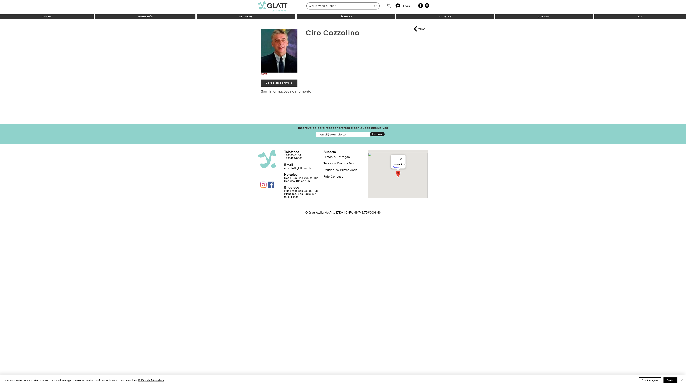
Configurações (650, 380)
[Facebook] (420, 5)
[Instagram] (427, 5)
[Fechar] (682, 380)
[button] (389, 5)
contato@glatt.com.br (298, 168)
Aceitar (670, 380)
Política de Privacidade (151, 380)
